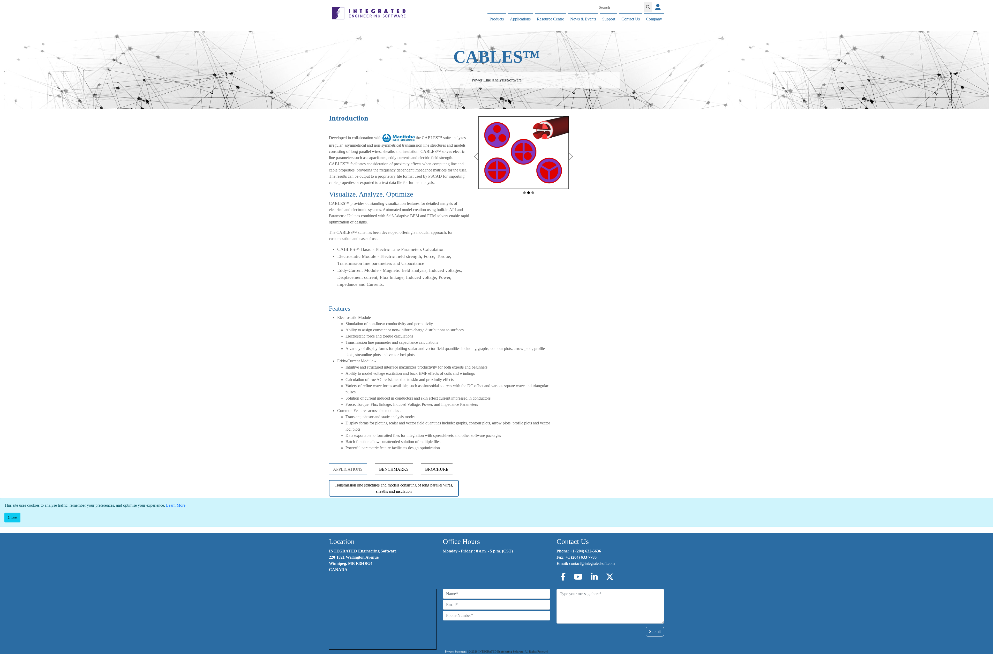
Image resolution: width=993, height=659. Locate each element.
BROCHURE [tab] (436, 469)
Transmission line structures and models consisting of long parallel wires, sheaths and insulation (394, 488)
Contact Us (630, 19)
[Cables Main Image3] (532, 193)
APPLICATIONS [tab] (348, 469)
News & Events (583, 19)
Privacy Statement (456, 651)
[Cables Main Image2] (528, 193)
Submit (655, 631)
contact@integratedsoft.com (592, 563)
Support (608, 19)
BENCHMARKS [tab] (394, 469)
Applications (520, 19)
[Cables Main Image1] (524, 193)
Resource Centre (550, 19)
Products (497, 19)
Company (654, 19)
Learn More (175, 505)
